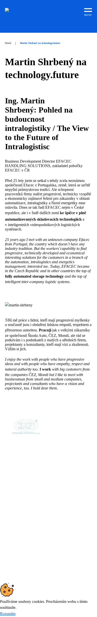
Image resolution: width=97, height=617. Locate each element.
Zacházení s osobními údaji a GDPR (40, 534)
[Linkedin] (14, 546)
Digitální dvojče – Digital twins (36, 517)
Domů (8, 43)
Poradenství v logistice (29, 529)
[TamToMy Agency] (69, 571)
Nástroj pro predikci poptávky (35, 523)
